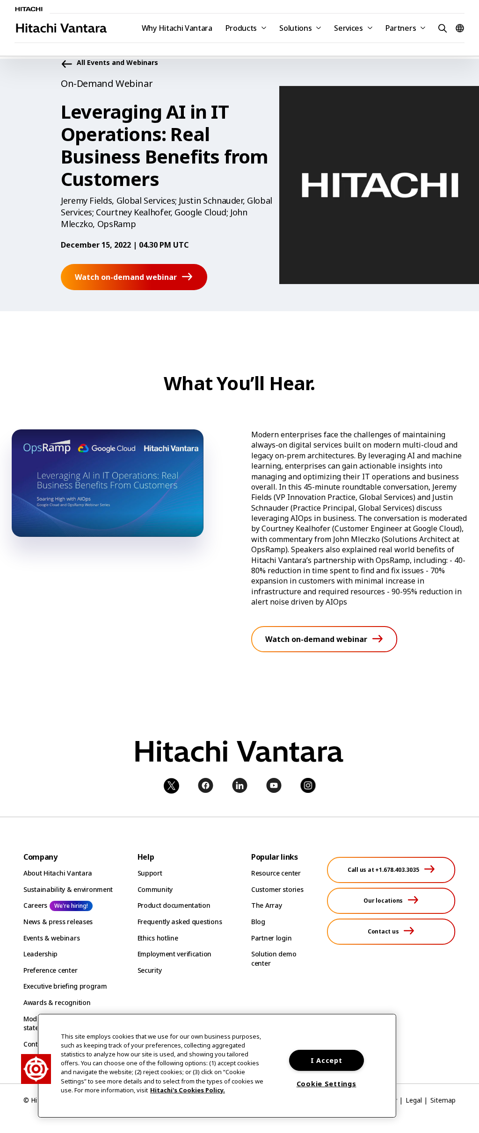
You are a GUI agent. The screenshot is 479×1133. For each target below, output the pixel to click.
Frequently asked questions (180, 921)
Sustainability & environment (68, 889)
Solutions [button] (295, 28)
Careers (35, 905)
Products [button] (241, 28)
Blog (258, 921)
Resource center (276, 873)
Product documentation (174, 905)
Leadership (40, 953)
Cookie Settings (326, 1083)
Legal (414, 1100)
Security (150, 970)
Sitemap (443, 1100)
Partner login (271, 937)
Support (150, 873)
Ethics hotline (158, 937)
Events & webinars (51, 937)
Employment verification (175, 953)
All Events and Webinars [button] (117, 63)
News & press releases (58, 921)
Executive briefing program (65, 986)
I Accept (326, 1060)
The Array (266, 905)
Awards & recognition (56, 1002)
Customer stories (277, 889)
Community (155, 889)
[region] (217, 1065)
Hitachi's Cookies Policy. (187, 1090)
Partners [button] (400, 28)
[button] (441, 27)
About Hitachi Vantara (57, 873)
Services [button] (348, 28)
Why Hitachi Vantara (177, 28)
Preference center (50, 970)
